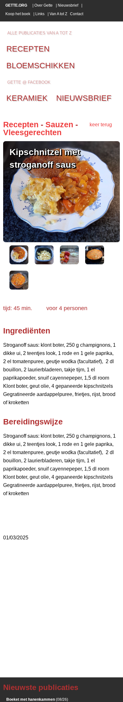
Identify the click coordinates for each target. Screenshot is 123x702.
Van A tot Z (58, 14)
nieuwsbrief (83, 97)
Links (39, 14)
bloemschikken (40, 65)
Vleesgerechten (32, 132)
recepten (28, 48)
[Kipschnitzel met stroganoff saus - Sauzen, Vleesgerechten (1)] (18, 262)
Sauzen (59, 124)
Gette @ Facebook (28, 82)
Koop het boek (17, 14)
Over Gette (43, 5)
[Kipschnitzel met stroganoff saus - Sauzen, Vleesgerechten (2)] (44, 262)
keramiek (27, 97)
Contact (76, 14)
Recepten (20, 124)
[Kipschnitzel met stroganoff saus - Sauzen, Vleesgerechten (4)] (94, 262)
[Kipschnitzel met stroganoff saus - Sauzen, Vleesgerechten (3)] (69, 262)
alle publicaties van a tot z (39, 33)
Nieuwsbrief (68, 5)
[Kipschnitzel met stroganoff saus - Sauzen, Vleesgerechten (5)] (18, 288)
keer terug (101, 124)
